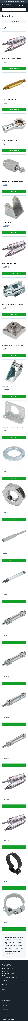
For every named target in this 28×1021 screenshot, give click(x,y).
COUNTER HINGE (6, 222)
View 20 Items (14, 642)
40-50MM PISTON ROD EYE (9, 140)
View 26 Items (14, 683)
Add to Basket (15, 68)
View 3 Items (14, 191)
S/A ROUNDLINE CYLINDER (9, 796)
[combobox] (14, 9)
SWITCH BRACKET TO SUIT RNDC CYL (12, 878)
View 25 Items (14, 765)
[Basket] (22, 5)
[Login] (19, 5)
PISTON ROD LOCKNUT (8, 509)
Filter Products (15, 21)
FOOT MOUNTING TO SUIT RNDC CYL (12, 427)
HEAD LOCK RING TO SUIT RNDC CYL (12, 468)
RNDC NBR (4, 591)
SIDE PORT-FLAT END (7, 837)
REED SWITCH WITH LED (8, 550)
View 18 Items (14, 273)
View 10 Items (14, 724)
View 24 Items (14, 601)
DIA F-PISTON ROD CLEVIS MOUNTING (12, 304)
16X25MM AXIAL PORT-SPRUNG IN (11, 58)
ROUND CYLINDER (7, 632)
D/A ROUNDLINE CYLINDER (9, 263)
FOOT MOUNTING (7, 386)
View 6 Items (14, 806)
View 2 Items (14, 929)
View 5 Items (14, 847)
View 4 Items (14, 314)
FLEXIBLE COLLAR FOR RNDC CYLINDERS (13, 345)
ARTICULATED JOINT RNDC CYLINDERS (12, 181)
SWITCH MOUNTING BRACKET (10, 919)
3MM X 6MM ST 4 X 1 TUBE (9, 99)
